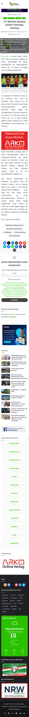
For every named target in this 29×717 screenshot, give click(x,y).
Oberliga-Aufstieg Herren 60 (14, 225)
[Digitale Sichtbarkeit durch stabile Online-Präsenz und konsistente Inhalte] (5, 357)
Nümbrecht (12, 600)
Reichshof (18, 18)
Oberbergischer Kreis (6, 603)
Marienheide (5, 600)
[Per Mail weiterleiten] (24, 246)
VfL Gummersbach (6, 609)
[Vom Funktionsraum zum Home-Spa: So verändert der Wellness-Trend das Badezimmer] (5, 417)
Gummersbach (5, 597)
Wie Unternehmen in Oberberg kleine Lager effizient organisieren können (19, 376)
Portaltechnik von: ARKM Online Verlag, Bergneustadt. (14, 706)
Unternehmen (5, 606)
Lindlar (20, 597)
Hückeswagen (14, 597)
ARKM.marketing (14, 130)
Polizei (15, 603)
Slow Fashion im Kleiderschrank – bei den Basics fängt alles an (18, 404)
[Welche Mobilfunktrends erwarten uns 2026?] (5, 397)
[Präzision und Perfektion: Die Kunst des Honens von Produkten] (5, 410)
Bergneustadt (5, 595)
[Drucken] (14, 250)
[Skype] (4, 246)
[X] (8, 243)
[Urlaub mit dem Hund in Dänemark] (5, 370)
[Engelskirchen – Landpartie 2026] (5, 391)
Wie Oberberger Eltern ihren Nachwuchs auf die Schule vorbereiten (19, 363)
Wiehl (20, 609)
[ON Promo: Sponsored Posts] (14, 10)
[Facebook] (4, 243)
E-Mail (14, 273)
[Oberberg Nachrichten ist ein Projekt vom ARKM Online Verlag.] (13, 569)
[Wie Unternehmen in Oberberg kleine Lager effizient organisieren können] (5, 376)
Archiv (19, 14)
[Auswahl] (2, 4)
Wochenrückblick (15, 279)
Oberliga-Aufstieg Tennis (14, 229)
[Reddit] (24, 243)
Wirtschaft (4, 611)
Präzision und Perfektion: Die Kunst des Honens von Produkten (19, 410)
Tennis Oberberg (20, 232)
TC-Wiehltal (7, 232)
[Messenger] (8, 246)
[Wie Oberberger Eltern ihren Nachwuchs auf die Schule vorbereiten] (5, 363)
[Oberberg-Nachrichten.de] (14, 3)
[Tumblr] (16, 243)
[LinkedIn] (12, 243)
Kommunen (11, 18)
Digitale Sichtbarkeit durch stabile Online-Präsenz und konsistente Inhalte (18, 357)
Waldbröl (14, 609)
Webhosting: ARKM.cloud (14, 709)
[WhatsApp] (12, 246)
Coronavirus (13, 595)
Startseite (13, 14)
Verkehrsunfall (13, 606)
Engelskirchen (21, 595)
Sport (23, 18)
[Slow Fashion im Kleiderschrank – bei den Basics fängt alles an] (5, 403)
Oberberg (19, 600)
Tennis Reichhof (15, 236)
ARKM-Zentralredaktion (8, 31)
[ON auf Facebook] (13, 431)
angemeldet (11, 314)
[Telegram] (16, 246)
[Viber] (20, 246)
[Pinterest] (20, 243)
